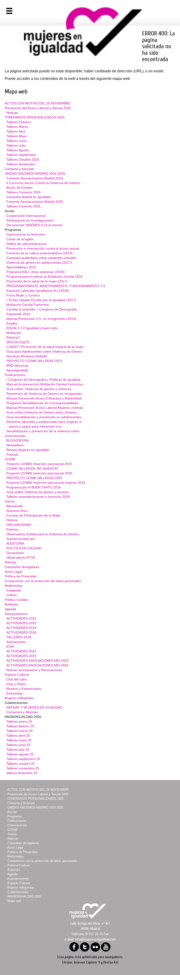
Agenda (10, 609)
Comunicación (15, 436)
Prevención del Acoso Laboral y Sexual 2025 (38, 108)
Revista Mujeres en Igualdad (27, 450)
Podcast (12, 454)
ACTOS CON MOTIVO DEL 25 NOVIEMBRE (37, 103)
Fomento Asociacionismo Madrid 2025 (34, 201)
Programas (15, 816)
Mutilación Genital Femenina (27, 305)
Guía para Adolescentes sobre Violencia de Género (44, 351)
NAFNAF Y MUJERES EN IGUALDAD (34, 707)
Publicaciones (15, 375)
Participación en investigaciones (30, 220)
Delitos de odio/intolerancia (26, 244)
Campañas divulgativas (22, 567)
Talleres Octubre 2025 (22, 159)
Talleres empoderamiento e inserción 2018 (38, 497)
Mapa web (14, 901)
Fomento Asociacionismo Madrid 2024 (34, 178)
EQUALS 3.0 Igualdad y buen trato (32, 328)
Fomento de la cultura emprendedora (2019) (39, 253)
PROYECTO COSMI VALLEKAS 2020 (34, 478)
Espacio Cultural (17, 674)
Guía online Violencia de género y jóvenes (37, 492)
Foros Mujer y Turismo (23, 295)
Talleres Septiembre (21, 155)
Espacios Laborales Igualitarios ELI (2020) (37, 290)
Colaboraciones (18, 892)
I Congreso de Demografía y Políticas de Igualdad (43, 379)
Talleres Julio (16, 145)
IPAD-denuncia (17, 365)
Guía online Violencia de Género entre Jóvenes (41, 412)
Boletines (11, 604)
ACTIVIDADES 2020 (21, 623)
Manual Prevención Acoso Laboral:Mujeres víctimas (44, 408)
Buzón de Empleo (19, 187)
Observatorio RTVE (20, 557)
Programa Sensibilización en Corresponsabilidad (42, 403)
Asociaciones (16, 642)
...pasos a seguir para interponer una (33, 426)
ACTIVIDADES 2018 (21, 632)
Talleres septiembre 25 (23, 759)
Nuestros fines (17, 511)
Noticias (12, 112)
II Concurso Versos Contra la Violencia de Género (43, 183)
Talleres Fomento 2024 (23, 192)
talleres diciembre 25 (21, 773)
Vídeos (11, 595)
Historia (12, 520)
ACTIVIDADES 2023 (21, 656)
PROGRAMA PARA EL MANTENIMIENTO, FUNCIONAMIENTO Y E (55, 286)
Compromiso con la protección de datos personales (43, 581)
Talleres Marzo (17, 127)
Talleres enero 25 (19, 721)
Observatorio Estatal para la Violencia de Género (42, 534)
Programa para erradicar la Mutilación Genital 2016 (44, 276)
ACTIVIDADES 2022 (21, 651)
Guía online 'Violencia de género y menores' (39, 389)
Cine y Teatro (16, 684)
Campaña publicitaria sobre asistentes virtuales (41, 258)
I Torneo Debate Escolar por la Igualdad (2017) (41, 300)
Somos (10, 501)
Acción (12, 812)
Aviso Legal (13, 571)
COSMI (10, 459)
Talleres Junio (16, 141)
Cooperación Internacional (25, 216)
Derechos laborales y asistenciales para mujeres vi (44, 422)
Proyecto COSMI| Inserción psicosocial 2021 (39, 464)
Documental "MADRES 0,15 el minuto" (34, 225)
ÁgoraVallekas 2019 (21, 267)
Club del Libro (16, 679)
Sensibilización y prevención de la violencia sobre (42, 431)
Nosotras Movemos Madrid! (26, 356)
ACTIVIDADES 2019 (21, 628)
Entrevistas (14, 693)
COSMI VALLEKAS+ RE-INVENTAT (32, 468)
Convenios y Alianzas (22, 712)
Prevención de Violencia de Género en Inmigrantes (44, 393)
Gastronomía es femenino (25, 234)
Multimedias (13, 585)
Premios (12, 529)
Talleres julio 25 (17, 749)
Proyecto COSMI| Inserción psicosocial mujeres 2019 (45, 482)
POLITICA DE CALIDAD (23, 548)
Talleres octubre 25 (20, 763)
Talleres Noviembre (20, 164)
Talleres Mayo (16, 136)
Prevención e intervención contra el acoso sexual (42, 248)
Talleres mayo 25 (19, 740)
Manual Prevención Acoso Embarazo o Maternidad (44, 398)
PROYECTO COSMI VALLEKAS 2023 (34, 361)
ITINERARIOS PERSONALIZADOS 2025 (35, 117)
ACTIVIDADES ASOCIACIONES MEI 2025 (37, 665)
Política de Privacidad (21, 576)
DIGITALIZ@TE (18, 342)
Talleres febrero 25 (20, 726)
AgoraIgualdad (17, 370)
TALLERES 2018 (18, 637)
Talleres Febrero (18, 122)
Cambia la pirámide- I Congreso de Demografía (41, 309)
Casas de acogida (19, 239)
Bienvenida (14, 506)
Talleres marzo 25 (19, 731)
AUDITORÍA (15, 543)
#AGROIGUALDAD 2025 (24, 896)
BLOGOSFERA (17, 440)
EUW (10, 646)
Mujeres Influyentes (19, 698)
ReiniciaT (13, 337)
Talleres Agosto (17, 150)
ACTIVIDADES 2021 (21, 618)
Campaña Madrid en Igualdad (28, 197)
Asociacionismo (16, 614)
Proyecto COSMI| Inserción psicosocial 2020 (39, 473)
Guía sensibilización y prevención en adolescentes (43, 417)
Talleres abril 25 (18, 735)
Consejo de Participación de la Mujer (33, 515)
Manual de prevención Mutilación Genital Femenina (44, 384)
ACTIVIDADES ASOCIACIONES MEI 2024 (37, 660)
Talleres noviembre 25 (22, 768)
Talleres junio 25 (18, 745)
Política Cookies (16, 600)
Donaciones (15, 553)
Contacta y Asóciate (19, 169)
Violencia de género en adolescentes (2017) (39, 262)
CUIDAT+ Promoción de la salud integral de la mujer (45, 347)
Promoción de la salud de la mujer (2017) (37, 281)
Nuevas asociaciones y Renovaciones (34, 670)
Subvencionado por (20, 539)
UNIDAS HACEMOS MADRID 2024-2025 (35, 173)
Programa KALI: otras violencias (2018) (35, 272)
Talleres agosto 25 (20, 754)
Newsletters (15, 445)
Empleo (12, 323)
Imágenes (13, 590)
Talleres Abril (15, 131)
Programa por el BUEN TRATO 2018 (33, 487)
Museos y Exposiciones (23, 689)
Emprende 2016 (18, 314)
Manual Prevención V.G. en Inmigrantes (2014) (41, 319)
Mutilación (13, 333)
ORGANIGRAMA (18, 525)
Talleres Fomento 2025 (23, 206)
